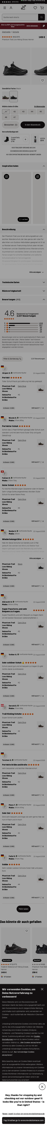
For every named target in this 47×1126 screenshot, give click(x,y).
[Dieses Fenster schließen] (42, 1087)
